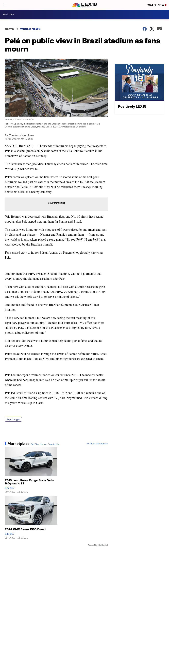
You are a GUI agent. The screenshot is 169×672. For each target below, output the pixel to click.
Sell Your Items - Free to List (45, 444)
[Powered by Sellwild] (103, 545)
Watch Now (156, 5)
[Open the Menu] (5, 5)
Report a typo (13, 419)
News (9, 29)
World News (30, 29)
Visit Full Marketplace (97, 443)
